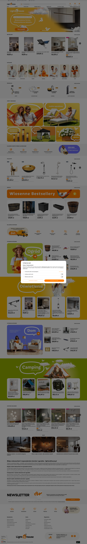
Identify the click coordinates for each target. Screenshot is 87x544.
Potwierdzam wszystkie (54, 280)
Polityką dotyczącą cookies (46, 266)
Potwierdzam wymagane (33, 280)
